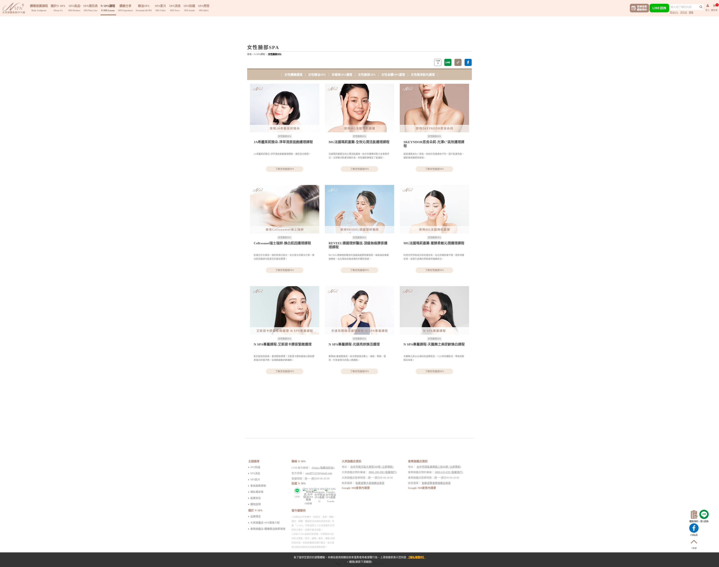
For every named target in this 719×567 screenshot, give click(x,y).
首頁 (249, 54)
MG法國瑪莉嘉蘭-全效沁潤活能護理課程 (359, 142)
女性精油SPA (317, 74)
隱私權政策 (256, 492)
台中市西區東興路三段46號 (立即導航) (439, 466)
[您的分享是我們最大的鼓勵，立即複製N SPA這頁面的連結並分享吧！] (458, 62)
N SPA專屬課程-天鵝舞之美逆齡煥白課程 (434, 344)
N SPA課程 (259, 54)
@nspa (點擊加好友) (323, 467)
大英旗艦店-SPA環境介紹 (265, 522)
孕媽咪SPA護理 (342, 74)
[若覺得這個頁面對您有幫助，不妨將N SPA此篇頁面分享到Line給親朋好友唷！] (448, 62)
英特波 (683, 12)
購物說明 (255, 504)
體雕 (691, 12)
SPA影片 (255, 479)
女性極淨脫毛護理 (423, 74)
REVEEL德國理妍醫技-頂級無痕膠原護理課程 (358, 245)
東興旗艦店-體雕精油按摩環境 (267, 528)
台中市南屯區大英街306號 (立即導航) (372, 466)
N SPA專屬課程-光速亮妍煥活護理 (354, 344)
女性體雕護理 (293, 74)
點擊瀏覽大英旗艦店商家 (370, 483)
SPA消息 (255, 473)
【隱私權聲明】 (416, 557)
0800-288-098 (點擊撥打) (383, 472)
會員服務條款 (258, 485)
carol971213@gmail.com (318, 473)
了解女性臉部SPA (284, 169)
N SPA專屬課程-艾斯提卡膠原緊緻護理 (283, 344)
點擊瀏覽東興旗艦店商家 (436, 483)
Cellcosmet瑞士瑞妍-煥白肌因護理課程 (282, 243)
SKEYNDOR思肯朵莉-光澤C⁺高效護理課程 (434, 144)
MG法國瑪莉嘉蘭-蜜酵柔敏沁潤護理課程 (434, 243)
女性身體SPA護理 (393, 74)
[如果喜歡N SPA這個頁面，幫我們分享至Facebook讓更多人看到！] (468, 62)
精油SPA (674, 12)
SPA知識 (255, 467)
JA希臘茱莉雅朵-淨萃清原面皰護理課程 (283, 142)
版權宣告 (255, 498)
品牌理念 (255, 516)
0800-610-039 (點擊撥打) (449, 472)
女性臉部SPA (274, 54)
